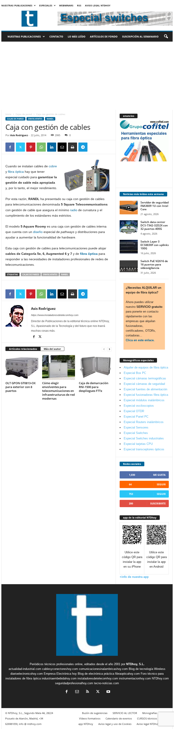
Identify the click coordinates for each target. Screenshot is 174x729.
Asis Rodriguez (19, 135)
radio (73, 210)
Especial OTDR (134, 411)
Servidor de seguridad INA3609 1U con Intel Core (154, 205)
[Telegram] (82, 147)
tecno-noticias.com (106, 683)
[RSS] (87, 692)
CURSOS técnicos (147, 718)
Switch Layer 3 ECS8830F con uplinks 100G (154, 245)
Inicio (8, 114)
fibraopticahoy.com (127, 673)
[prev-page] (104, 349)
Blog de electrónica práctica (96, 673)
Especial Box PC (135, 373)
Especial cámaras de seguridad (144, 384)
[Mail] (77, 692)
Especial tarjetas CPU (138, 444)
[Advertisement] (87, 76)
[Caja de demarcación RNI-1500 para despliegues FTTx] (95, 367)
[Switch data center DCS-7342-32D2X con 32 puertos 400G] (129, 227)
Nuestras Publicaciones (16, 5)
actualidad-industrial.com (25, 669)
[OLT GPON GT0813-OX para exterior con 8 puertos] (21, 367)
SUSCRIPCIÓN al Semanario (140, 36)
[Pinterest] (30, 147)
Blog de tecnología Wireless (147, 669)
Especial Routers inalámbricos (144, 422)
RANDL (50, 118)
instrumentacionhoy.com (135, 678)
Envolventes (35, 118)
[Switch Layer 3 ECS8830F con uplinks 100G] (129, 246)
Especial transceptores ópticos (144, 449)
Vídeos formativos (89, 718)
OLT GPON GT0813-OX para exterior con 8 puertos (20, 387)
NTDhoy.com (160, 678)
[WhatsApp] (41, 147)
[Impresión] (72, 147)
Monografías (149, 713)
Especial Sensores (136, 427)
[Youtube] (108, 692)
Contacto (56, 36)
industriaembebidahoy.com (59, 678)
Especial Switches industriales (144, 438)
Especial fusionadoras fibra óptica (146, 394)
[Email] (62, 147)
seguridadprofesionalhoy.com (74, 683)
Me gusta (159, 474)
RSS (79, 5)
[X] (20, 147)
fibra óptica (16, 171)
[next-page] (109, 349)
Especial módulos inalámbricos (144, 400)
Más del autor (52, 349)
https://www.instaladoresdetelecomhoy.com (54, 315)
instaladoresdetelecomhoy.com (97, 678)
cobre (53, 166)
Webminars (66, 5)
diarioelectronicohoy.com (26, 673)
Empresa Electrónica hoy (60, 673)
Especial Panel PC (136, 416)
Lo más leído (76, 36)
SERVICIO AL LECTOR (125, 713)
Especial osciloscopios (139, 405)
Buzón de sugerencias (94, 713)
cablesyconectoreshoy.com (60, 669)
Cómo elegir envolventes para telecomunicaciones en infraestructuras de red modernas (58, 391)
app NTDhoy (85, 724)
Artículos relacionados (23, 349)
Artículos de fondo (104, 36)
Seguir (161, 484)
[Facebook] (9, 147)
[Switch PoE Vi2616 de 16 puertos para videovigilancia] (129, 266)
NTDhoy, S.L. (135, 664)
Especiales (45, 5)
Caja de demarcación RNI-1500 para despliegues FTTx (93, 387)
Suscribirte (158, 503)
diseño (38, 232)
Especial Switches (136, 433)
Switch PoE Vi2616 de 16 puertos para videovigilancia (154, 264)
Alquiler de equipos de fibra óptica (146, 367)
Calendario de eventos (119, 718)
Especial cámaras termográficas (145, 378)
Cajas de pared (24, 114)
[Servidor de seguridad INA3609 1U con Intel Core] (129, 207)
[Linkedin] (51, 147)
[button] (166, 37)
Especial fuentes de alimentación (145, 389)
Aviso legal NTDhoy (97, 5)
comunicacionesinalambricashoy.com (103, 669)
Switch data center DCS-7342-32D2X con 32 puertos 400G (154, 225)
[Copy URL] (93, 147)
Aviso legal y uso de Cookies (114, 724)
